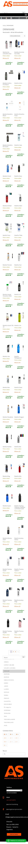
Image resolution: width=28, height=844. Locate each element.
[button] (16, 840)
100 (16, 738)
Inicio (4, 25)
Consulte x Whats (8, 63)
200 (5, 738)
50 (10, 734)
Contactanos (14, 834)
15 (10, 742)
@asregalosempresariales (14, 809)
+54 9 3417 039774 (11, 800)
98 (4, 745)
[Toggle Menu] (26, 14)
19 (10, 738)
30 (16, 734)
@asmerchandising (12, 804)
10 (16, 742)
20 (4, 734)
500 (5, 742)
